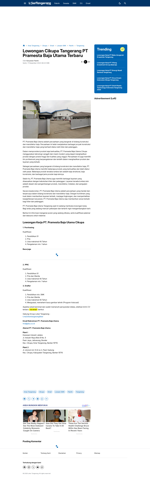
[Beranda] (24, 45)
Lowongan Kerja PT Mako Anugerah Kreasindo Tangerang (110, 56)
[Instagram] (29, 467)
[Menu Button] (25, 3)
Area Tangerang (30, 392)
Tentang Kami (46, 453)
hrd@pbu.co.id (29, 323)
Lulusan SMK (59, 392)
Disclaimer (62, 453)
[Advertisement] (75, 25)
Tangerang (80, 392)
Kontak (25, 453)
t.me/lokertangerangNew (33, 316)
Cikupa (41, 392)
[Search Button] (125, 3)
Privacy (79, 453)
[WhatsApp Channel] (42, 467)
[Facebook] (24, 399)
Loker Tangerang (33, 473)
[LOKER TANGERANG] (40, 3)
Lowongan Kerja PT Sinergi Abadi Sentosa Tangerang (109, 71)
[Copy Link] (46, 399)
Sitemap (97, 453)
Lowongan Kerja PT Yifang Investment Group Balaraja (107, 64)
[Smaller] (82, 62)
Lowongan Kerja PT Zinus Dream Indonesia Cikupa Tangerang (109, 79)
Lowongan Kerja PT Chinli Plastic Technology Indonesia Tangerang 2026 (109, 88)
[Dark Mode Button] (120, 3)
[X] (29, 399)
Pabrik (70, 392)
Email (50, 392)
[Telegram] (33, 399)
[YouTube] (37, 467)
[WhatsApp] (42, 399)
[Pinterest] (37, 399)
